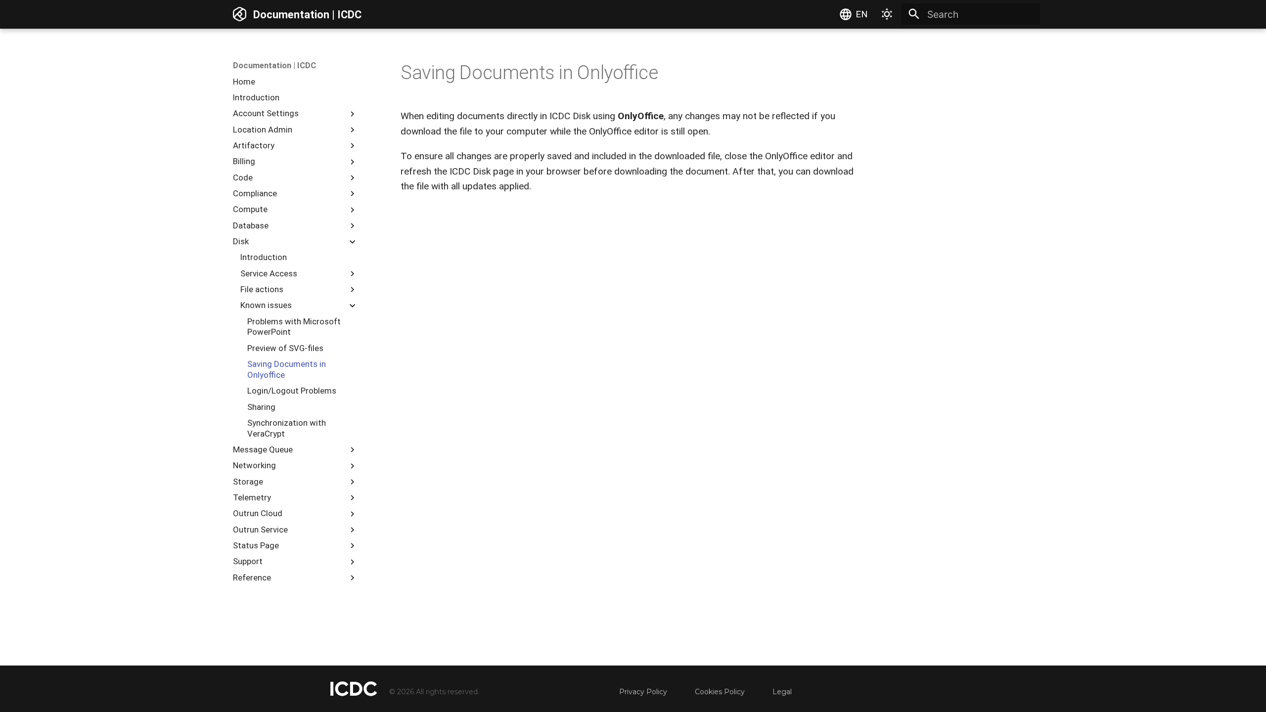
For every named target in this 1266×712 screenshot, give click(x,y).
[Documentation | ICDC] (239, 14)
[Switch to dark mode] (887, 14)
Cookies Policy (720, 691)
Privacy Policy (643, 691)
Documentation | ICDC (274, 65)
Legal (782, 691)
